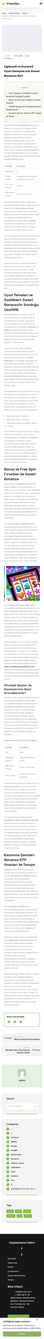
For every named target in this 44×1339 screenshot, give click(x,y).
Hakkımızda (12, 1263)
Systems (28, 1216)
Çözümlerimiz (13, 1271)
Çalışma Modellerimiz (16, 1276)
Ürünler (10, 1267)
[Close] (39, 1319)
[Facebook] (9, 1022)
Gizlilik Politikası (35, 1328)
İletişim (11, 1280)
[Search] (35, 1106)
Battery (25, 13)
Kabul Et (22, 1334)
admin (27, 56)
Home (4, 13)
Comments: (8, 58)
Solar (19, 1216)
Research (11, 1216)
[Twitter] (15, 1022)
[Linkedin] (20, 1022)
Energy (18, 1211)
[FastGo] (10, 3)
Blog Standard (14, 13)
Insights (27, 1211)
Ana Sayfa (12, 1259)
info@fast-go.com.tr (23, 1292)
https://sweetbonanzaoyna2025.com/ (19, 667)
